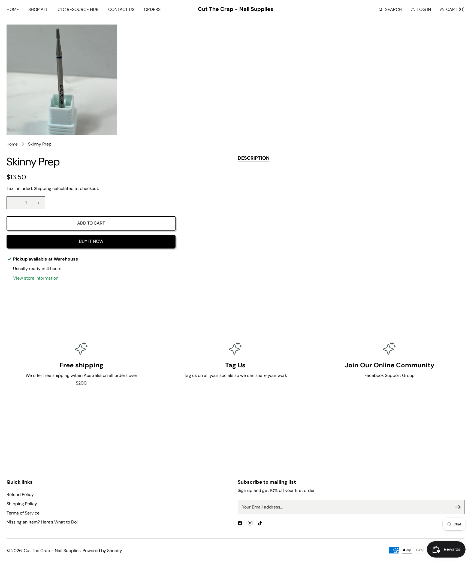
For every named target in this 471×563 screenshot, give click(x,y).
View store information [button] (35, 278)
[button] (390, 10)
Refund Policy (20, 494)
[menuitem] (13, 10)
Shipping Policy (22, 504)
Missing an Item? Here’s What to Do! (42, 522)
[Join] (458, 507)
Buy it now (91, 241)
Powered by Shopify (102, 550)
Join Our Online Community (389, 365)
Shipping (42, 188)
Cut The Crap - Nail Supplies (52, 550)
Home (12, 144)
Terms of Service (23, 513)
